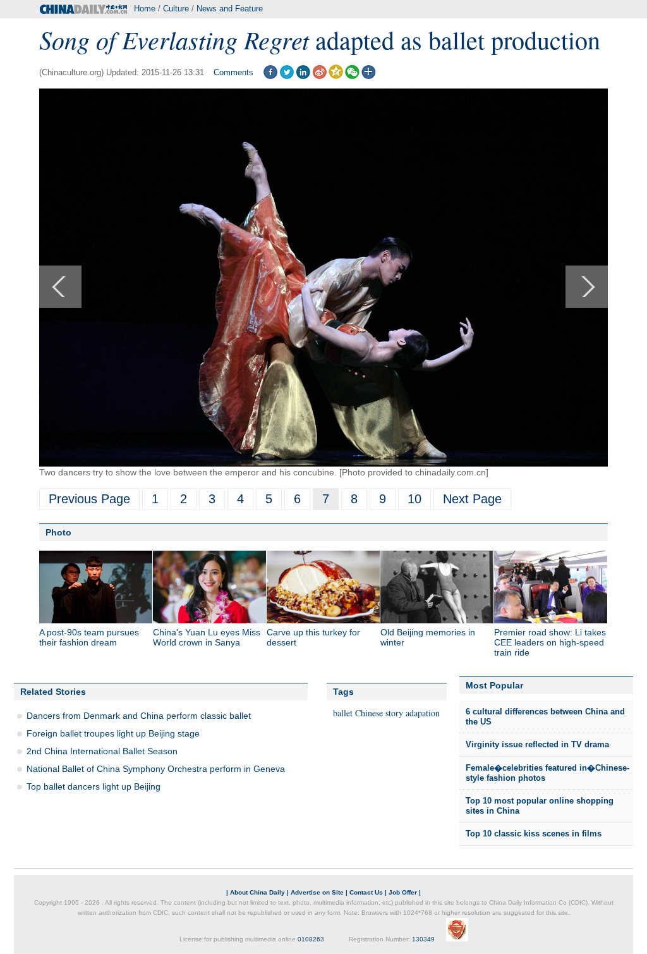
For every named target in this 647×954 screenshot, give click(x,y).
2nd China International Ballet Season (102, 751)
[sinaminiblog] (319, 76)
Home (144, 8)
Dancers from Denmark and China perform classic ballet (139, 716)
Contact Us (366, 892)
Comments (233, 72)
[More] (368, 76)
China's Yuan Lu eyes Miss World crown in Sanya (206, 637)
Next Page (472, 499)
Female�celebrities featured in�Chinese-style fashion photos (547, 773)
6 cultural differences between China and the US (545, 716)
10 (414, 499)
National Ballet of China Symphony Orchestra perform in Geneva (156, 769)
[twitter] (286, 76)
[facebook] (270, 76)
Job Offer (403, 892)
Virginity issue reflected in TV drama (537, 744)
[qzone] (336, 76)
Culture (176, 8)
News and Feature (230, 8)
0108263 (311, 939)
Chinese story (379, 713)
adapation (423, 713)
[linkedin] (303, 76)
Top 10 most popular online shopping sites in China (540, 806)
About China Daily (257, 892)
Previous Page (89, 499)
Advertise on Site (317, 892)
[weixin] (352, 76)
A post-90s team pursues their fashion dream (89, 637)
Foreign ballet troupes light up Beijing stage (113, 733)
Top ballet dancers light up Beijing (93, 786)
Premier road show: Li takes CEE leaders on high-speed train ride (550, 642)
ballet (343, 713)
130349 (423, 939)
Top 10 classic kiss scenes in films (534, 833)
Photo (58, 532)
